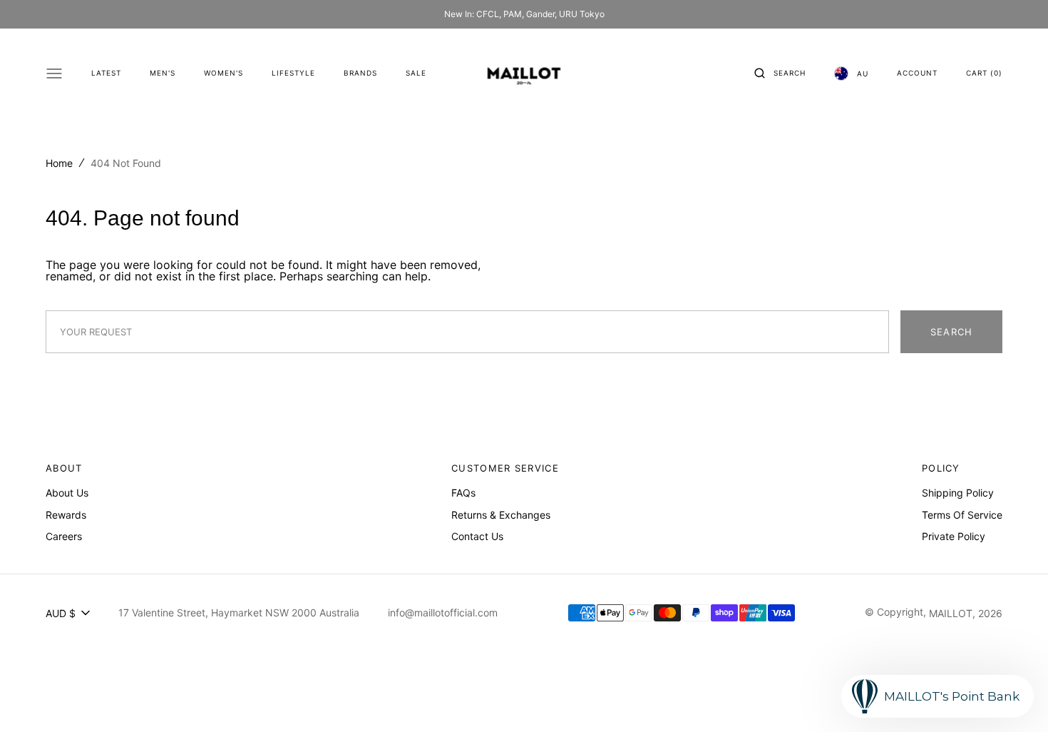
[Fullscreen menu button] (54, 73)
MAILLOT (950, 613)
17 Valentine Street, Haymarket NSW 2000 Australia (238, 612)
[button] (780, 73)
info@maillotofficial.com (443, 612)
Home (59, 163)
